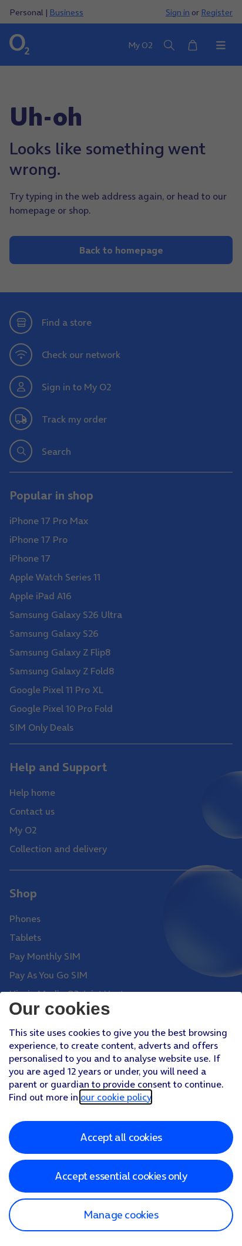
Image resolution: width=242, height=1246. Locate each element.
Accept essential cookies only (121, 1176)
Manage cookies (120, 1214)
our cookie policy (115, 1096)
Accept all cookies (121, 1137)
